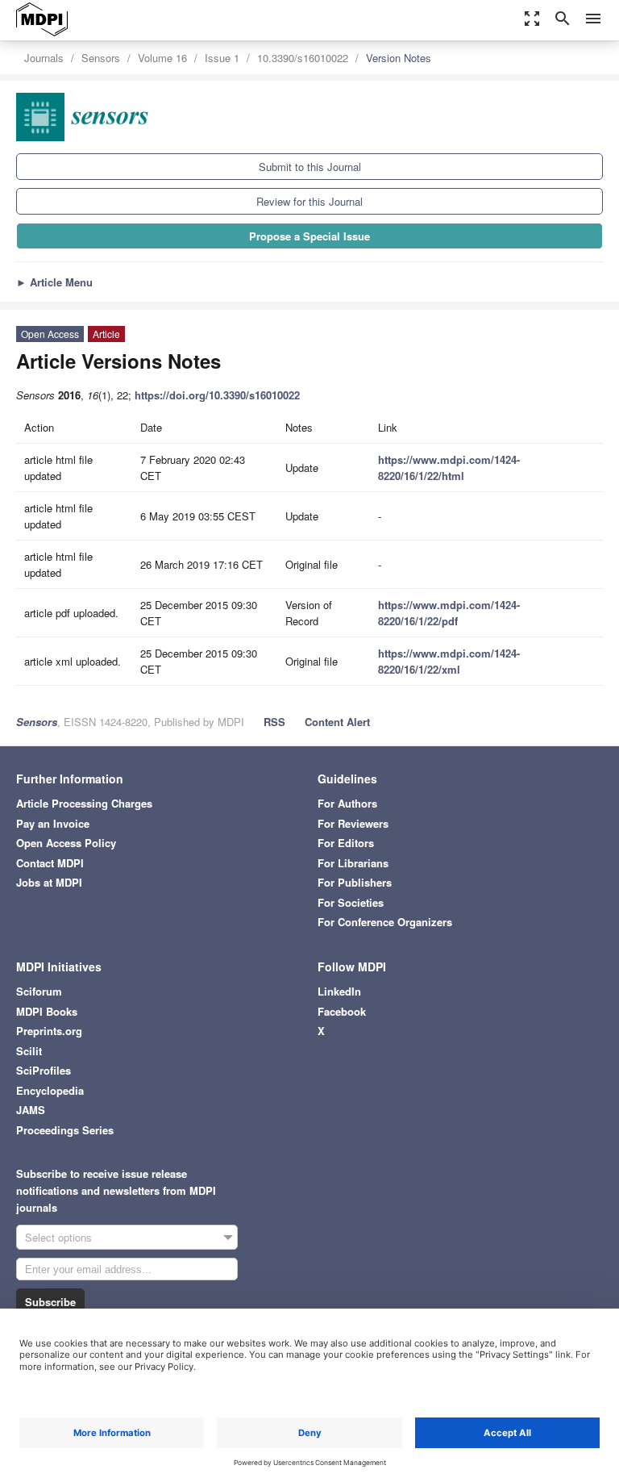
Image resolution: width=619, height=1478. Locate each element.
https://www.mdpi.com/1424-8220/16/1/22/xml (449, 661)
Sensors (100, 57)
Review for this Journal (309, 201)
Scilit (29, 1050)
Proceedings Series (65, 1130)
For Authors (347, 803)
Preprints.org (49, 1030)
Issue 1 (222, 57)
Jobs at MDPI (49, 882)
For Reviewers (353, 823)
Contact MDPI (50, 863)
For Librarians (353, 863)
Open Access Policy (66, 842)
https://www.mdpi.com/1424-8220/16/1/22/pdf (449, 612)
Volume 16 (162, 57)
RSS (274, 721)
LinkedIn (339, 991)
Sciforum (39, 991)
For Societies (351, 902)
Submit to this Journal (310, 166)
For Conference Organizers (385, 921)
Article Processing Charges (84, 803)
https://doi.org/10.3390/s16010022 (217, 395)
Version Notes (398, 57)
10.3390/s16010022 (302, 57)
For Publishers (355, 882)
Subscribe (50, 1301)
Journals (44, 57)
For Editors (346, 842)
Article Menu (54, 282)
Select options (58, 1237)
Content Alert (337, 721)
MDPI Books (46, 1011)
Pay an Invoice (52, 823)
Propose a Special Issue (309, 236)
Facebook (342, 1011)
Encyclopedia (50, 1090)
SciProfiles (43, 1070)
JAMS (30, 1109)
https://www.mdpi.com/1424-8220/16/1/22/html (449, 467)
